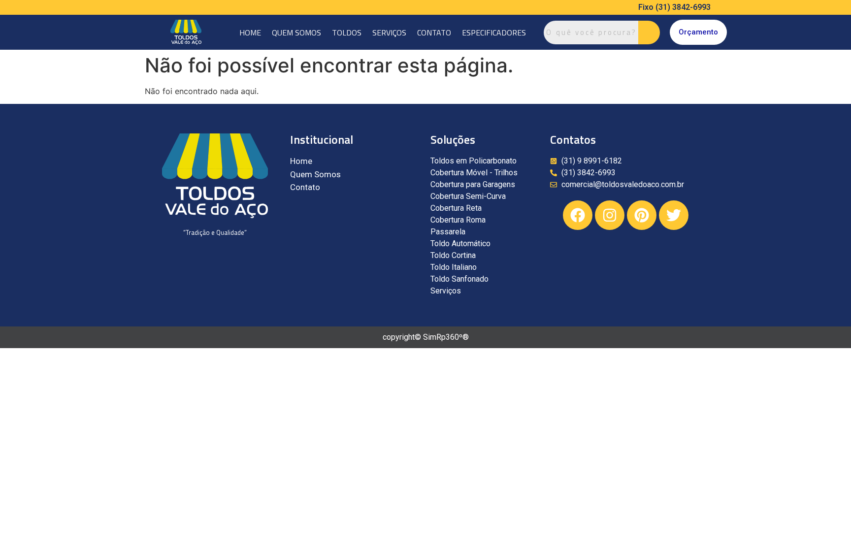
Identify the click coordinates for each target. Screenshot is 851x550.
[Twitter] (673, 215)
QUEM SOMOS (296, 32)
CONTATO (434, 32)
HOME (250, 32)
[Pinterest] (641, 215)
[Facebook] (577, 215)
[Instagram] (609, 215)
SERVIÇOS (389, 32)
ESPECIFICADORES (494, 32)
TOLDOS (346, 32)
